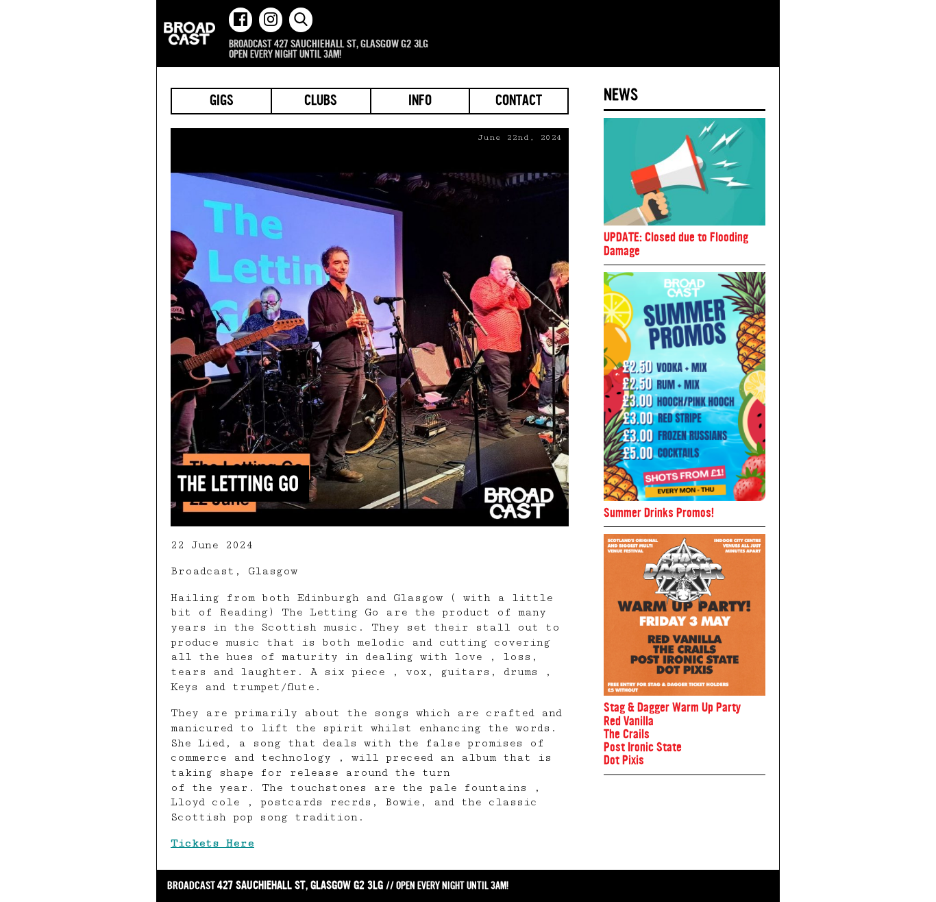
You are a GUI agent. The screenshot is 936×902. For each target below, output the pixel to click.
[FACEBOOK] (240, 20)
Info (420, 101)
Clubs (320, 101)
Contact (518, 101)
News (621, 95)
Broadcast (189, 33)
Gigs (222, 101)
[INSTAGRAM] (270, 20)
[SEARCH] (300, 20)
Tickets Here (212, 843)
